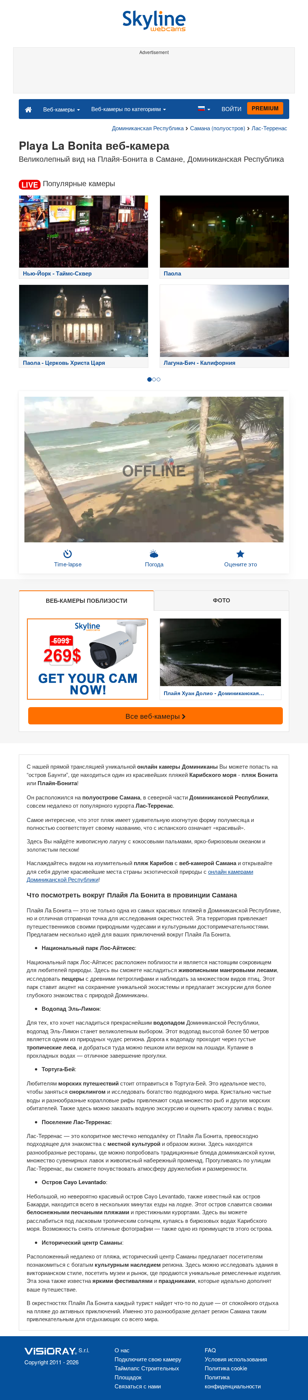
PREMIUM (265, 108)
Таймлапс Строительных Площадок (147, 1372)
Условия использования (236, 1359)
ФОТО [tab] (221, 600)
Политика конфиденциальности (233, 1381)
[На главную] (28, 108)
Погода (154, 564)
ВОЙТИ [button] (232, 109)
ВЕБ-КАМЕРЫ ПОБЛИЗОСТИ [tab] (86, 600)
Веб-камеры (59, 109)
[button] (204, 108)
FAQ (210, 1350)
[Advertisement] (154, 74)
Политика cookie (226, 1368)
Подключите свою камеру (148, 1359)
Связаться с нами (138, 1386)
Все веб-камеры (153, 716)
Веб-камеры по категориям (126, 109)
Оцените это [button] (240, 564)
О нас (122, 1350)
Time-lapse (68, 564)
